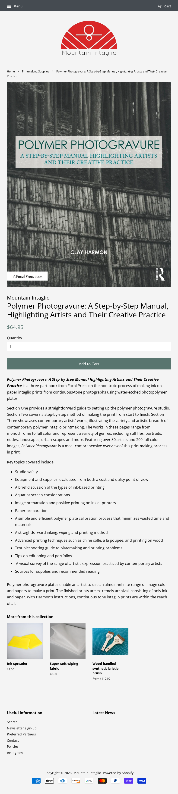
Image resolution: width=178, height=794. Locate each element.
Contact (13, 740)
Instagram (15, 752)
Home (11, 71)
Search (12, 722)
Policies (13, 746)
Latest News (103, 712)
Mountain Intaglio (87, 773)
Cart (167, 6)
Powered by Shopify (118, 773)
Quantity (14, 338)
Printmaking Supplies (35, 71)
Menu (17, 6)
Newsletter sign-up (22, 728)
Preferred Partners (21, 734)
